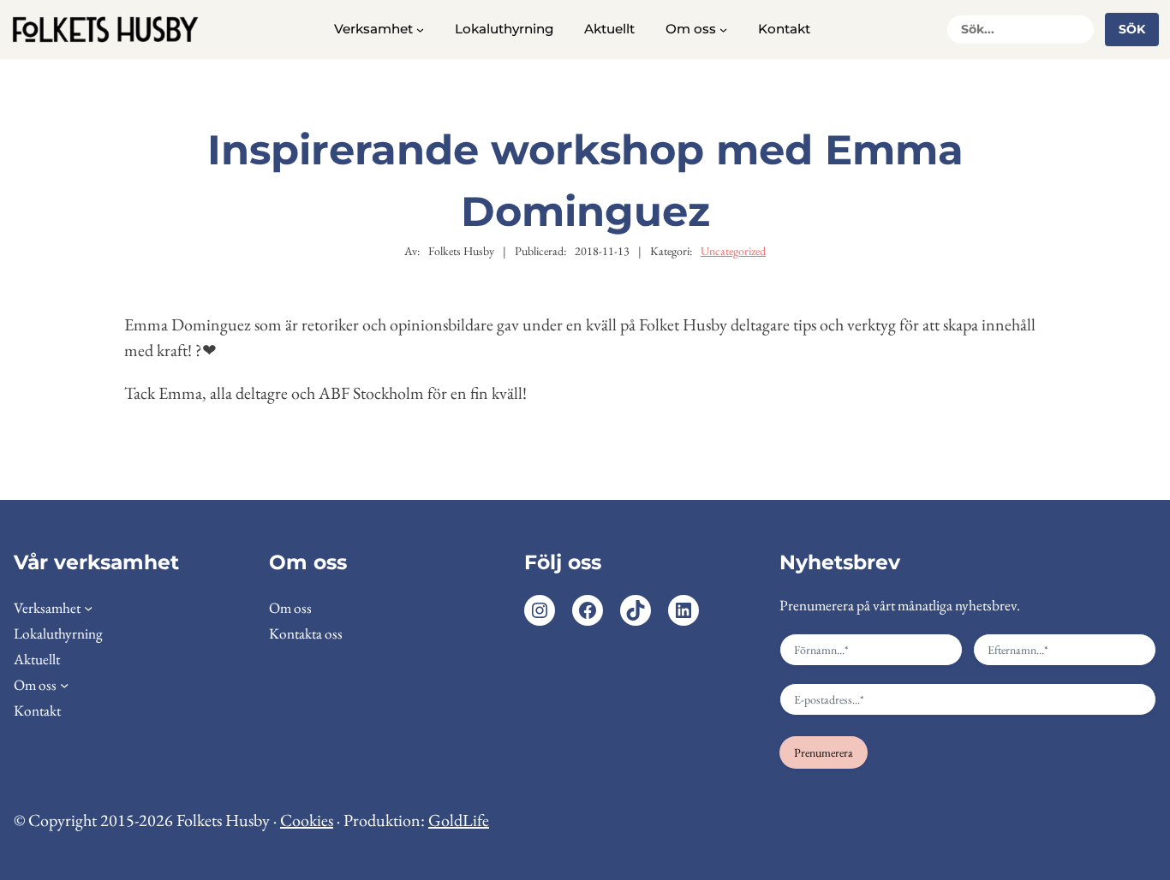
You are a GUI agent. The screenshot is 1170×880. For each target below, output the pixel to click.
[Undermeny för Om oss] (723, 29)
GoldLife (458, 820)
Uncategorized (733, 251)
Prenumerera (823, 752)
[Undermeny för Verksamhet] (420, 29)
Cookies (306, 820)
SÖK (1132, 29)
